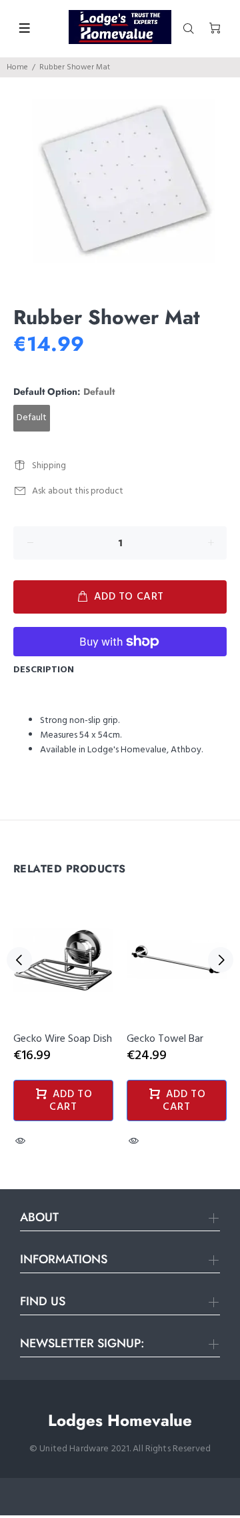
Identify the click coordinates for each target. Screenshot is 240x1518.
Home (17, 67)
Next (220, 959)
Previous (19, 959)
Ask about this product (77, 491)
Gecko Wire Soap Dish (62, 1039)
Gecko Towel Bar (165, 1039)
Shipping (49, 466)
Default (32, 418)
